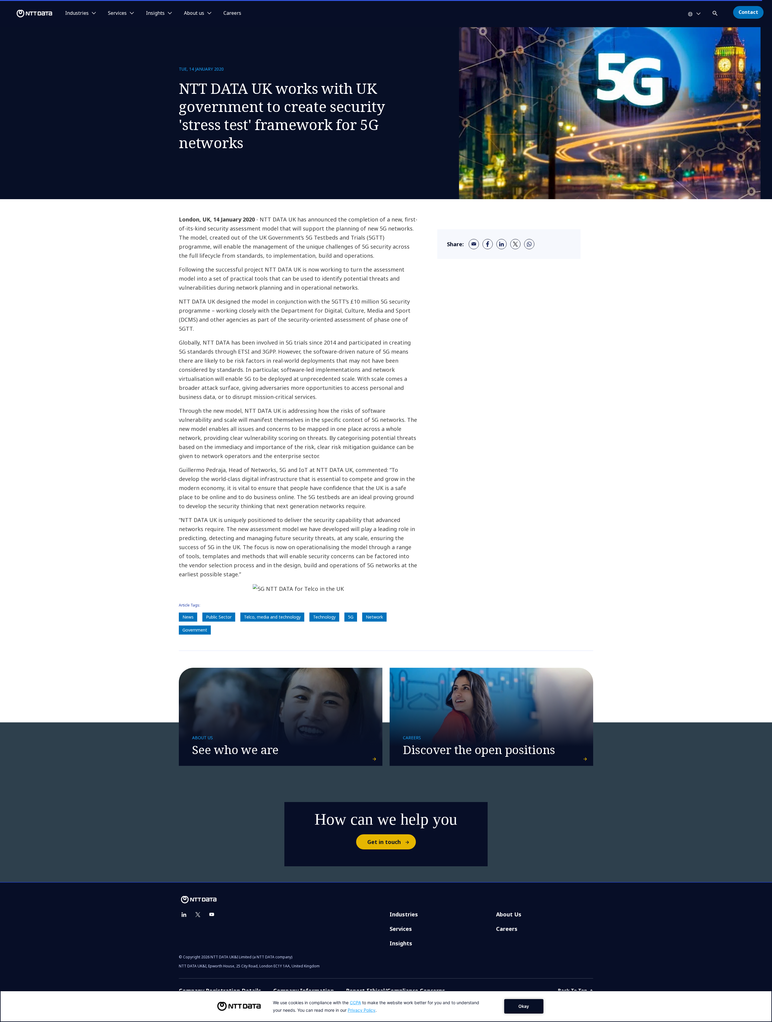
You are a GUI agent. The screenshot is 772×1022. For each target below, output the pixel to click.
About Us (508, 914)
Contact (748, 12)
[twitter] (515, 244)
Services (401, 928)
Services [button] (117, 13)
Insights (401, 943)
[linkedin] (501, 244)
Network (374, 617)
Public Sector (219, 617)
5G (350, 617)
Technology (324, 617)
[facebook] (487, 244)
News (188, 617)
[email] (474, 244)
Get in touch (384, 841)
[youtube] (212, 914)
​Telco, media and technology (272, 617)
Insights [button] (155, 13)
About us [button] (194, 13)
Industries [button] (77, 13)
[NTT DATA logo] (27, 13)
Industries (404, 914)
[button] (716, 12)
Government (194, 630)
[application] (386, 1006)
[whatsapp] (529, 244)
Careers (232, 13)
